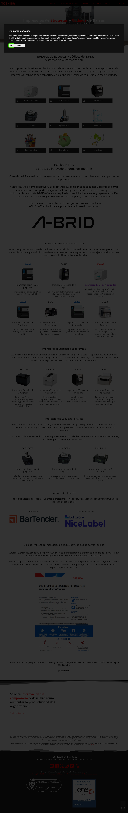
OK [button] (11, 45)
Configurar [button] (20, 45)
